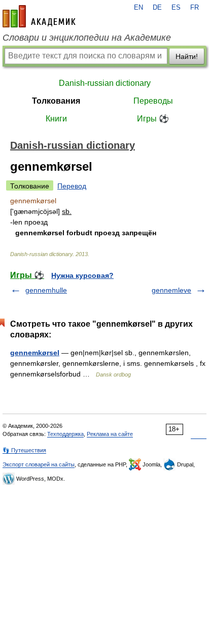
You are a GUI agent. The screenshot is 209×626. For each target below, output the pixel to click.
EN (138, 7)
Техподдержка (65, 434)
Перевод (71, 186)
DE (157, 7)
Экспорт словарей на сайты (39, 464)
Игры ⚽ (153, 118)
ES (176, 7)
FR (194, 7)
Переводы (153, 101)
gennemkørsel (34, 353)
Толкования (56, 101)
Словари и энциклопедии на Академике (87, 38)
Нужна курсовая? (82, 275)
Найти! (187, 56)
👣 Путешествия (24, 450)
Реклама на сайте (110, 434)
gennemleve (171, 290)
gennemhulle (46, 290)
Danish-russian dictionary (105, 83)
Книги (56, 118)
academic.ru (39, 16)
